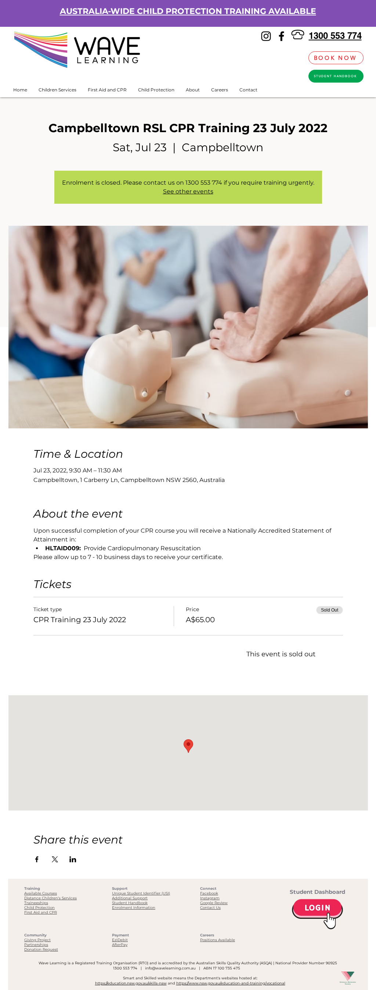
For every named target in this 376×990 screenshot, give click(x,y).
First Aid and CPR (40, 912)
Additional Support (130, 898)
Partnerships (36, 944)
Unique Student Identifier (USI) (141, 893)
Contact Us (210, 907)
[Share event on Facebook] (36, 859)
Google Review (214, 902)
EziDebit (120, 940)
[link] (299, 58)
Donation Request (41, 949)
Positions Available (217, 940)
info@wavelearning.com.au (170, 968)
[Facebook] (281, 36)
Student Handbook (130, 902)
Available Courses (40, 893)
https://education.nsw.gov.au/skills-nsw (131, 983)
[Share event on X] (54, 859)
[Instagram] (266, 36)
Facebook (209, 893)
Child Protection (39, 907)
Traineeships (36, 902)
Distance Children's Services (50, 898)
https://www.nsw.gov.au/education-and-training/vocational (230, 983)
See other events (188, 191)
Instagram (210, 898)
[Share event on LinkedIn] (72, 859)
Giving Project (37, 940)
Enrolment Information (133, 907)
